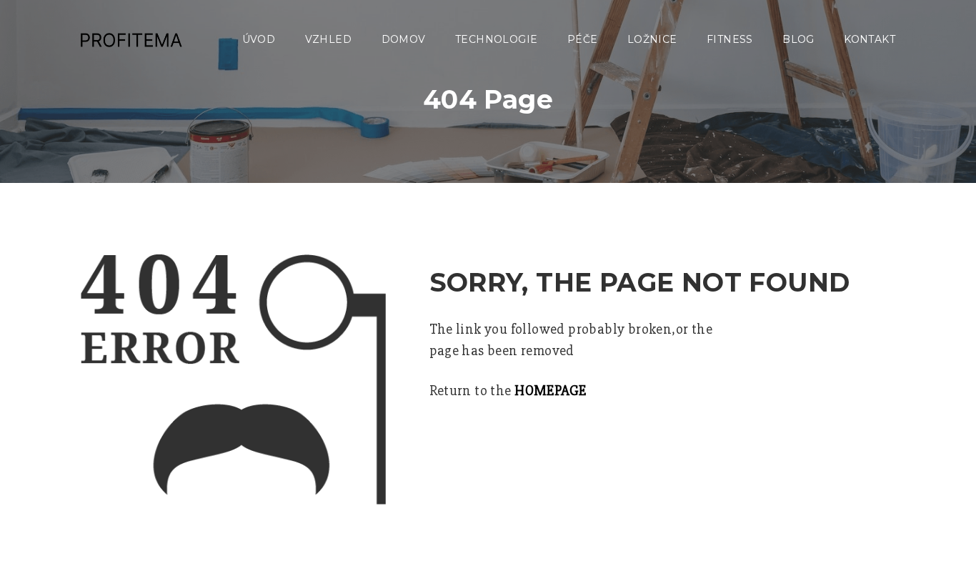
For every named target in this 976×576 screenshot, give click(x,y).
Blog (798, 39)
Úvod (259, 39)
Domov (404, 39)
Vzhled (328, 39)
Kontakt (869, 39)
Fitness (730, 39)
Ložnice (652, 39)
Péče (582, 39)
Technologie (496, 39)
